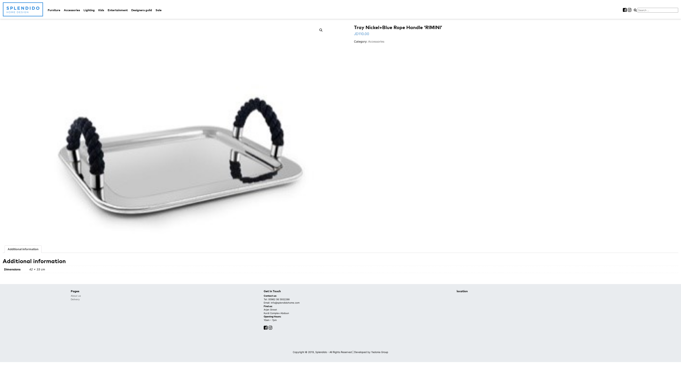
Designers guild (141, 10)
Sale (159, 10)
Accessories (72, 10)
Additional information (23, 249)
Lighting (89, 10)
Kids (101, 10)
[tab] (23, 249)
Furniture (54, 10)
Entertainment (118, 10)
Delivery (75, 299)
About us (76, 295)
